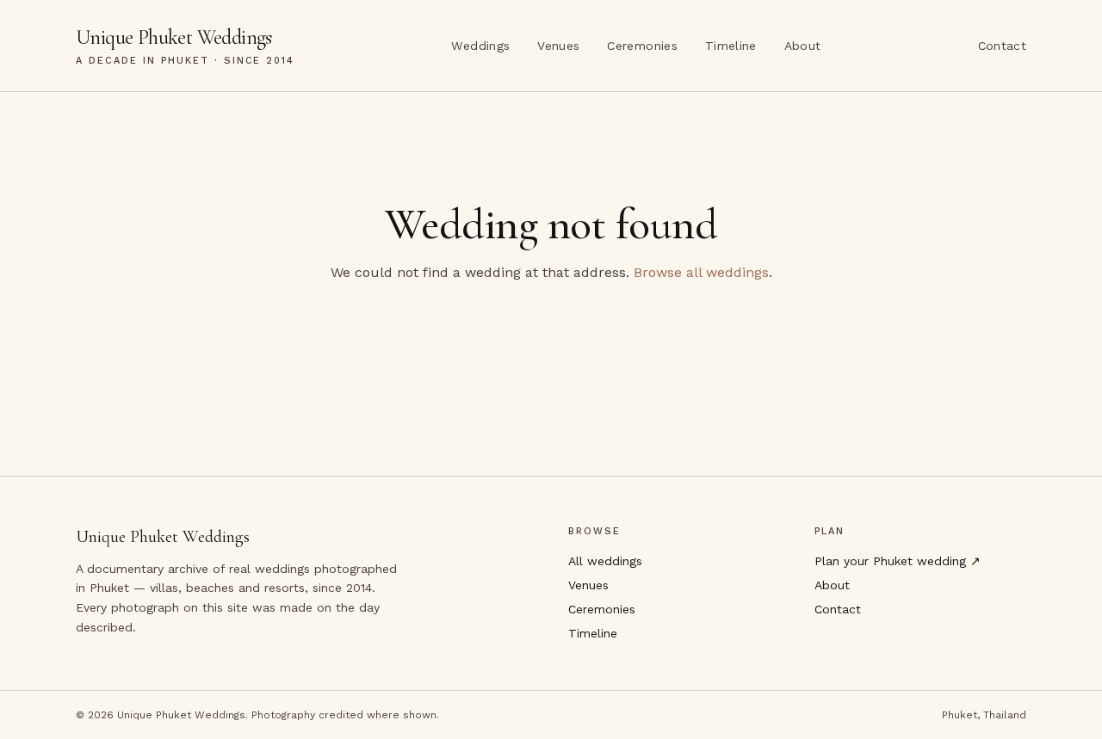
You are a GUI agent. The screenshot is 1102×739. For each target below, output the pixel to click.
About (802, 45)
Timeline (731, 45)
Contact (1002, 45)
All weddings (605, 561)
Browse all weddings (701, 272)
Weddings (480, 45)
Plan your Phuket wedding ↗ (897, 561)
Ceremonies (642, 45)
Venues (558, 45)
